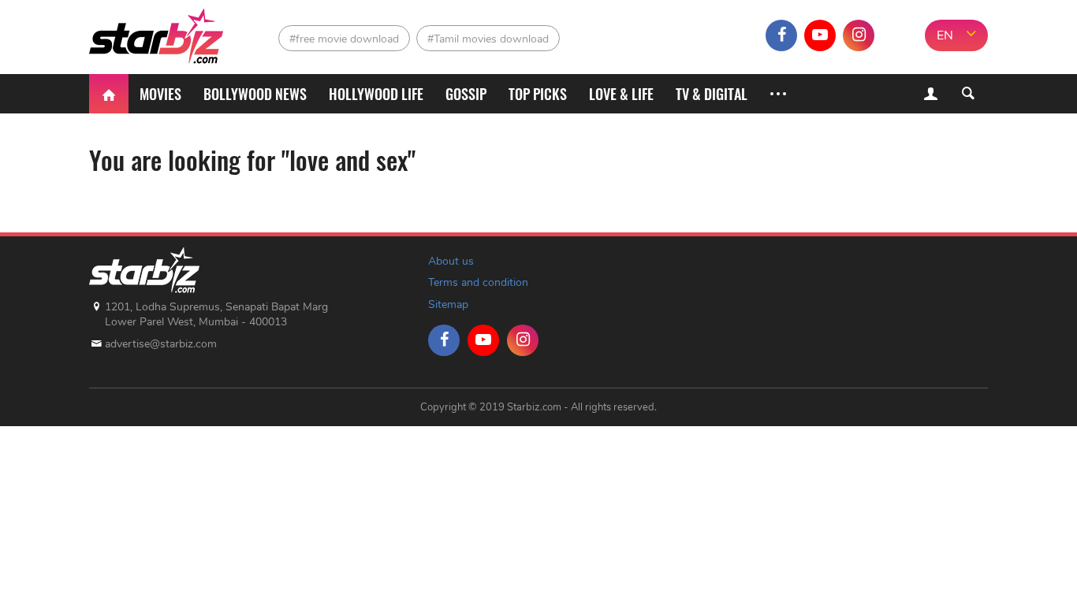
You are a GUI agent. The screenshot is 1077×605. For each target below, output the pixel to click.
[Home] (109, 93)
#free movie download (344, 39)
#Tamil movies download (488, 39)
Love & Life (621, 94)
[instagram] (858, 35)
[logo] (158, 32)
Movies (160, 94)
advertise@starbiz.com (161, 343)
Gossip (465, 94)
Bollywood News (255, 94)
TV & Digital (711, 94)
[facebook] (781, 35)
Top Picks (538, 94)
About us (451, 261)
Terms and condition (478, 282)
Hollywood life (376, 94)
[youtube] (820, 35)
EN (945, 35)
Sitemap (448, 304)
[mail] (897, 35)
